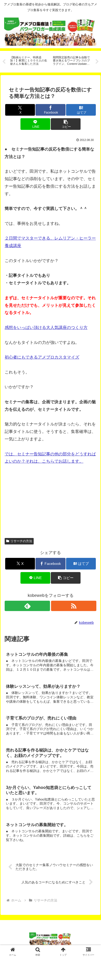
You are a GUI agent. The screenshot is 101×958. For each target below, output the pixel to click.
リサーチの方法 (21, 541)
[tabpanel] (28, 61)
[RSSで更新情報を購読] (73, 606)
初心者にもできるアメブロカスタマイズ (42, 357)
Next (97, 61)
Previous (3, 61)
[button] (66, 124)
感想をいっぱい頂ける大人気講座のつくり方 (46, 327)
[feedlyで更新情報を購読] (27, 606)
